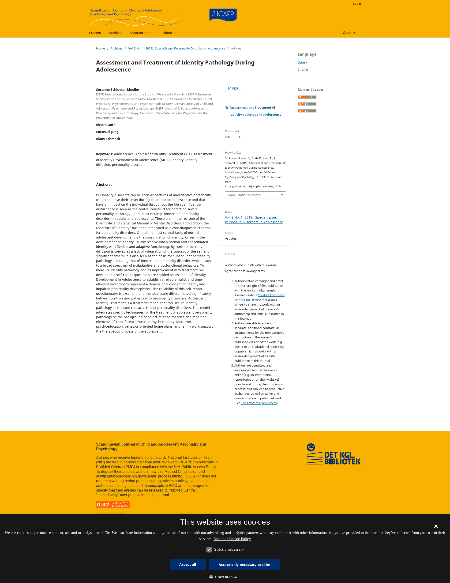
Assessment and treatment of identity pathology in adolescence (255, 111)
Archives (115, 32)
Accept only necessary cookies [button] (245, 564)
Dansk (302, 62)
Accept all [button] (187, 564)
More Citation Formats (244, 195)
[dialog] (225, 548)
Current (95, 32)
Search (352, 32)
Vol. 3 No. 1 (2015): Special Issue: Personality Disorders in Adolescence (176, 48)
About (168, 32)
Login (357, 3)
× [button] (436, 528)
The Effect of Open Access (259, 403)
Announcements (142, 32)
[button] (225, 577)
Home (100, 48)
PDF (235, 88)
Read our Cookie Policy (232, 539)
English (303, 69)
